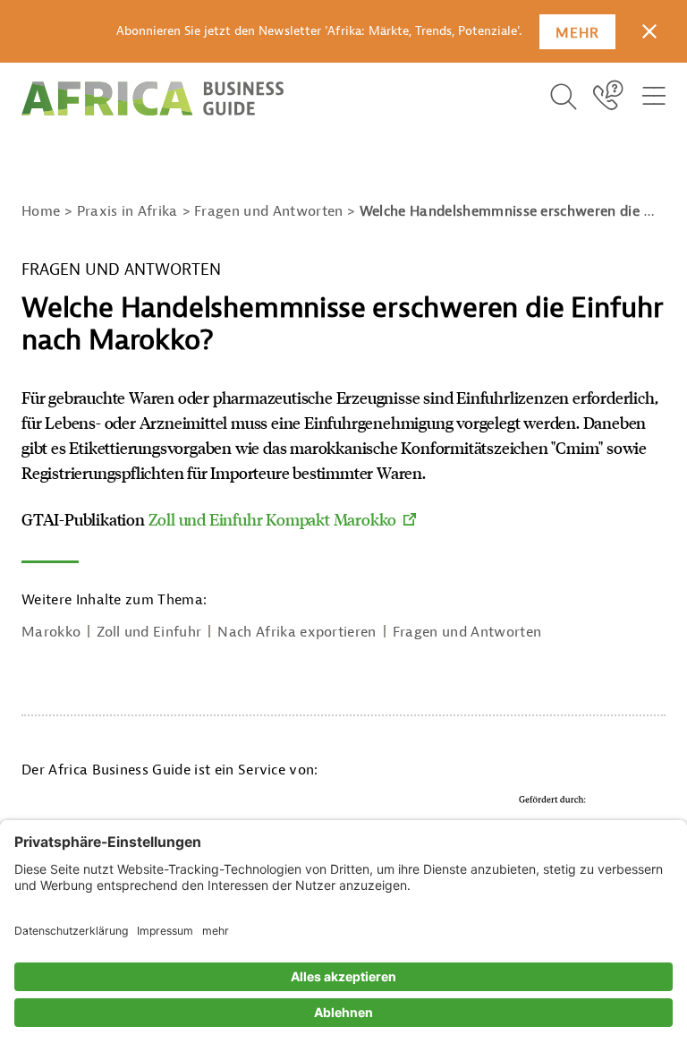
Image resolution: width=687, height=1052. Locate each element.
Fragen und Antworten (467, 632)
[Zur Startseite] (152, 98)
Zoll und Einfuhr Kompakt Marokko (272, 519)
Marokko (51, 632)
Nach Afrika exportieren (296, 632)
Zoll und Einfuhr (149, 632)
